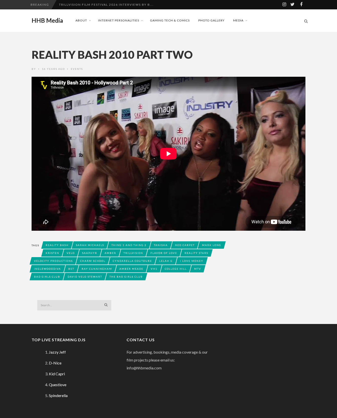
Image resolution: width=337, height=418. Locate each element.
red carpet (185, 245)
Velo (71, 252)
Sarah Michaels (90, 245)
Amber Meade (131, 268)
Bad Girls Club (47, 276)
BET (71, 268)
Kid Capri (57, 373)
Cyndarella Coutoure (132, 260)
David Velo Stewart (85, 276)
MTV (197, 268)
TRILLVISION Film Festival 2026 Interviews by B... (106, 4)
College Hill (176, 268)
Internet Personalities (118, 20)
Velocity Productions (53, 260)
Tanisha (161, 245)
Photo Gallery (211, 20)
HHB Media (47, 20)
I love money (191, 260)
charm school (92, 260)
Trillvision (133, 252)
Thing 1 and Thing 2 (129, 245)
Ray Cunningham (97, 268)
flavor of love (163, 252)
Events (77, 68)
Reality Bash (57, 245)
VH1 (154, 268)
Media (238, 20)
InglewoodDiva (47, 268)
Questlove (57, 384)
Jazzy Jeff (57, 352)
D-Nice (55, 363)
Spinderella (58, 395)
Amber (110, 252)
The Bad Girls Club (126, 276)
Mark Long (211, 245)
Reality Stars (196, 252)
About (81, 20)
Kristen (52, 252)
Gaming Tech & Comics (170, 20)
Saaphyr (89, 252)
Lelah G (166, 260)
